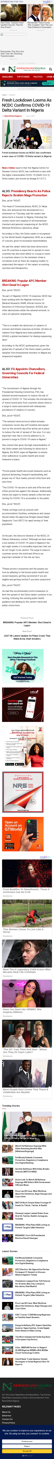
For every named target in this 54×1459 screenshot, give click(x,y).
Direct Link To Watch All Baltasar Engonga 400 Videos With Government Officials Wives (32, 1182)
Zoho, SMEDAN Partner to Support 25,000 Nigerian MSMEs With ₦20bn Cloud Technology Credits (31, 1350)
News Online (8, 168)
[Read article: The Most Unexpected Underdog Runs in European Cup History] (7, 1339)
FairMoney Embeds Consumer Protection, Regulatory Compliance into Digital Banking (31, 1160)
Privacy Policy (8, 1423)
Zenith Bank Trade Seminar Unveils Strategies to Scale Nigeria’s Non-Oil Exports (32, 1362)
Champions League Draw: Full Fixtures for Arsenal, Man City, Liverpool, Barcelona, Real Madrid (32, 1283)
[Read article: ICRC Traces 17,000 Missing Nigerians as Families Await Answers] (7, 1317)
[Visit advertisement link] (27, 83)
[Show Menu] (3, 69)
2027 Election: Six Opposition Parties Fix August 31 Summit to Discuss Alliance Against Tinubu (32, 1272)
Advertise (6, 1416)
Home (4, 95)
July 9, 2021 (30, 116)
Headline (12, 95)
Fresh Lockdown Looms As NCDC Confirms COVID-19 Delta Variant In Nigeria (25, 1137)
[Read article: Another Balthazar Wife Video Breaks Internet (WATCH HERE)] (7, 1172)
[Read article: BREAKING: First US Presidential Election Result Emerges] (7, 1238)
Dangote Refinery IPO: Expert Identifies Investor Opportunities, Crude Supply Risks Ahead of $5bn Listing (33, 1328)
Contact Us (7, 1419)
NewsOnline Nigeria (13, 116)
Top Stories (23, 77)
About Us (6, 1412)
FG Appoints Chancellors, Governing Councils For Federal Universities (23, 373)
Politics (38, 77)
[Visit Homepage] (27, 69)
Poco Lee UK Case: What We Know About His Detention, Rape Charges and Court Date (33, 1194)
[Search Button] (50, 69)
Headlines (7, 77)
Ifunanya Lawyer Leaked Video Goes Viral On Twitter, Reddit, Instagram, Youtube (31, 1216)
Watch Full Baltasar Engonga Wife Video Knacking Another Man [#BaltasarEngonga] (30, 1148)
